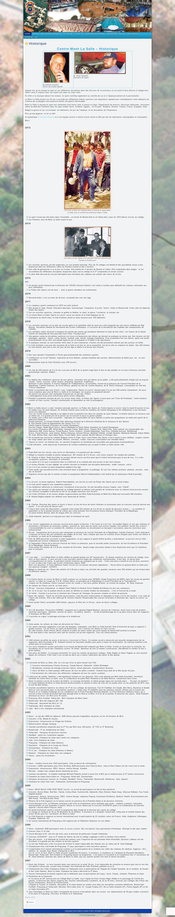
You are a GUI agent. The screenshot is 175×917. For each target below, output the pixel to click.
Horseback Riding (95, 34)
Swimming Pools (116, 34)
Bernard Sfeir (91, 915)
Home (27, 34)
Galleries (132, 34)
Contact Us (31, 37)
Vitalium (68, 34)
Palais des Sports (51, 34)
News (36, 34)
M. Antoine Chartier (46, 117)
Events (79, 34)
